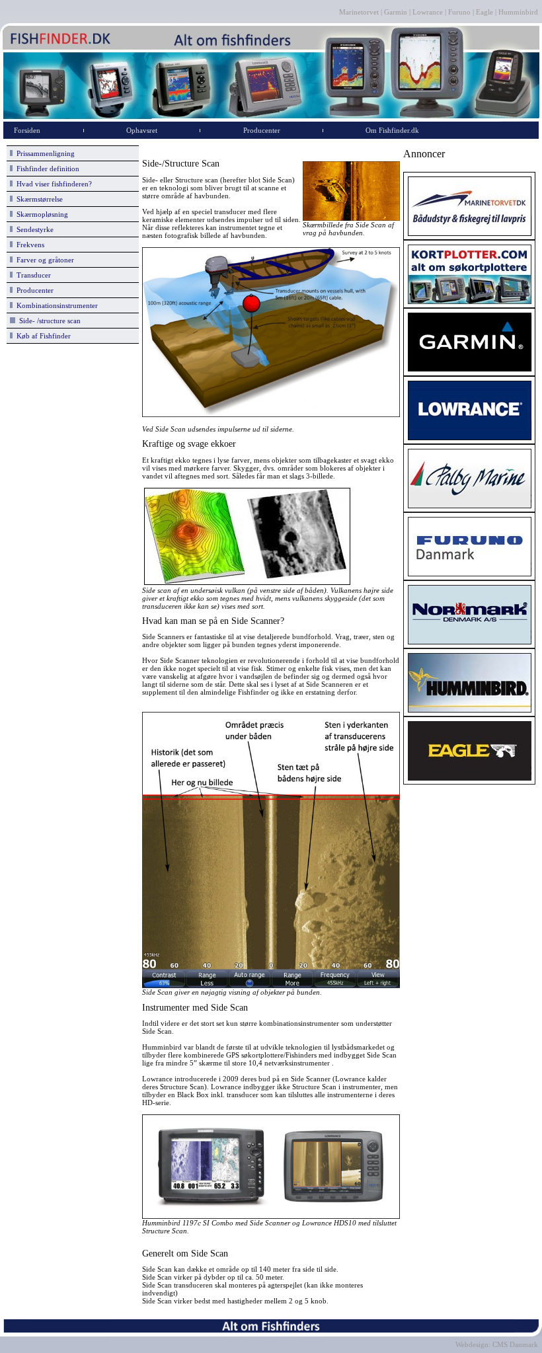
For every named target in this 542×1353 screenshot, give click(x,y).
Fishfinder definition (46, 169)
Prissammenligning (44, 153)
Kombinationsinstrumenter (55, 305)
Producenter (261, 130)
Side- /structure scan (48, 321)
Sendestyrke (33, 229)
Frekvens (28, 245)
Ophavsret (141, 130)
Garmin (395, 12)
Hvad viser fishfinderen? (52, 184)
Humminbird (518, 12)
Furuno (459, 12)
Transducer (32, 275)
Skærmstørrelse (38, 199)
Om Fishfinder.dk (392, 130)
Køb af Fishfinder (42, 336)
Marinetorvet (360, 12)
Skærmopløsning (40, 214)
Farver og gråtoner (43, 260)
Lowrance (427, 12)
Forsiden (27, 130)
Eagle (484, 12)
